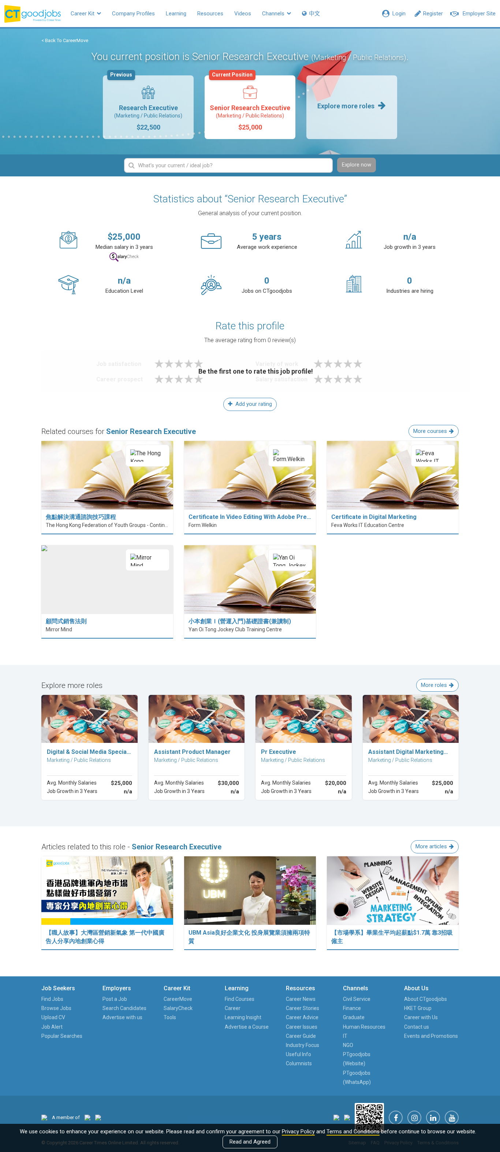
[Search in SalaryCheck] (124, 257)
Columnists (299, 1063)
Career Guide (301, 1036)
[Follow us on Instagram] (414, 1118)
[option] (148, 107)
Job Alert (52, 1027)
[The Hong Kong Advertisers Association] (87, 1117)
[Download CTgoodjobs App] (369, 1117)
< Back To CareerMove (64, 40)
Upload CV (53, 1017)
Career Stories (302, 1008)
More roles (434, 685)
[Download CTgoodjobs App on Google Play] (347, 1117)
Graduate (354, 1017)
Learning (176, 13)
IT (345, 1036)
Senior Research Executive (250, 103)
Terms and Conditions (353, 1131)
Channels (274, 13)
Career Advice (302, 1017)
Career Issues (301, 1027)
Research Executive (146, 103)
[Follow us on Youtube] (452, 1118)
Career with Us (421, 1017)
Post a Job (114, 999)
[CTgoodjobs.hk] (44, 1117)
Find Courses (239, 999)
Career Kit (83, 13)
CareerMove (178, 999)
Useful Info (298, 1054)
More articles (431, 846)
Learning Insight (243, 1017)
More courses (430, 431)
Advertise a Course (247, 1027)
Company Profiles (133, 13)
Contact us (416, 1027)
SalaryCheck (178, 1008)
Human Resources (364, 1027)
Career (232, 1008)
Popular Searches (61, 1036)
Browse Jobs (56, 1008)
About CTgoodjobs (425, 999)
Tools (170, 1017)
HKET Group (418, 1008)
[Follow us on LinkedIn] (433, 1118)
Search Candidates (124, 1008)
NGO (348, 1045)
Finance (352, 1008)
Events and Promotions (431, 1036)
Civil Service (356, 999)
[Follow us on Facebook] (396, 1118)
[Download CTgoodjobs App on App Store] (336, 1117)
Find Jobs (52, 999)
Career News (301, 999)
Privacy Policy (298, 1131)
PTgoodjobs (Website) (356, 1058)
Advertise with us (122, 1017)
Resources (210, 13)
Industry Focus (302, 1045)
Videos (242, 13)
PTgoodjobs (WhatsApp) (357, 1077)
